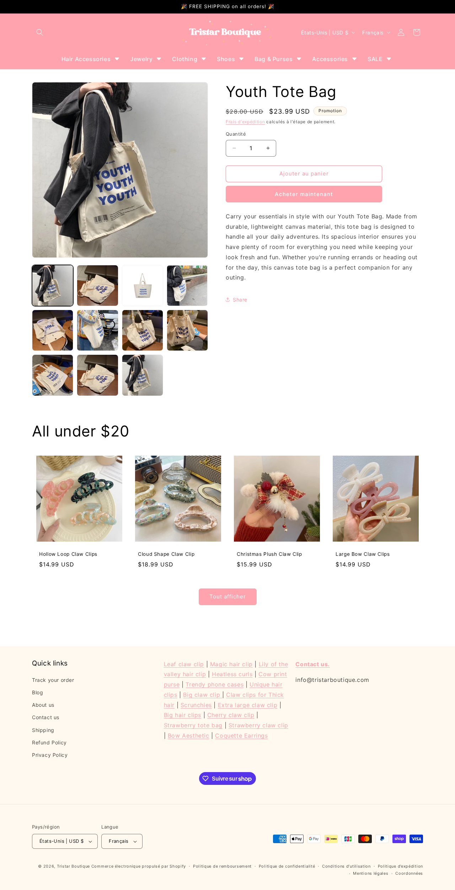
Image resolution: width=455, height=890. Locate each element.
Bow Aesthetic (188, 735)
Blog (37, 693)
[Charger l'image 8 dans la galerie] (187, 330)
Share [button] (240, 300)
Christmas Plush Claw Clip (269, 554)
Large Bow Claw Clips (363, 554)
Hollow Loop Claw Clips (68, 554)
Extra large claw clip (248, 705)
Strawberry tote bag (193, 725)
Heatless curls (232, 674)
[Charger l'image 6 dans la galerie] (97, 330)
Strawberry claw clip (258, 725)
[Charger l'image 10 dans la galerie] (97, 375)
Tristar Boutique (73, 866)
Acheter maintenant (304, 194)
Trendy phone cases (214, 684)
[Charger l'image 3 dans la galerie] (142, 285)
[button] (40, 32)
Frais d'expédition (245, 121)
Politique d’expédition (400, 866)
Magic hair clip (231, 664)
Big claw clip (202, 695)
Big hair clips (182, 715)
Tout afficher (227, 596)
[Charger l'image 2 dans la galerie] (97, 285)
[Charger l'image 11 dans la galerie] (142, 375)
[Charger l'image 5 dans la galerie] (52, 330)
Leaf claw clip (184, 664)
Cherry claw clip (231, 715)
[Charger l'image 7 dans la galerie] (142, 330)
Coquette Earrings (241, 735)
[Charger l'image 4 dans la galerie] (187, 285)
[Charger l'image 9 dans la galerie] (52, 375)
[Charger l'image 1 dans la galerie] (52, 285)
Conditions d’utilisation (346, 866)
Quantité (236, 134)
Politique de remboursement (222, 866)
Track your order (53, 680)
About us (43, 705)
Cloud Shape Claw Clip (166, 554)
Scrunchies (196, 705)
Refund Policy (49, 742)
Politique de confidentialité (287, 866)
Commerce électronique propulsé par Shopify (138, 866)
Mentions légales (370, 873)
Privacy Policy (50, 755)
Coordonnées (409, 873)
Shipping (43, 730)
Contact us (45, 718)
